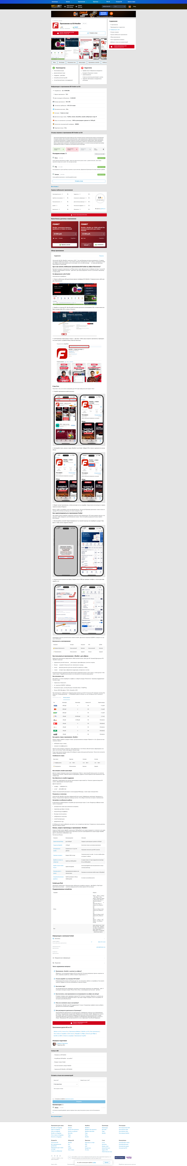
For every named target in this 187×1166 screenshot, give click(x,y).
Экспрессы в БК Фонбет (60, 1054)
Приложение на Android (93, 62)
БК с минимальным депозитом (56, 1145)
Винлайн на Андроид (56, 1127)
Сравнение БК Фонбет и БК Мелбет (63, 1069)
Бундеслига (88, 1148)
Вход (134, 6)
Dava (56, 158)
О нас (103, 1142)
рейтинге (103, 208)
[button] (106, 49)
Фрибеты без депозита (90, 1129)
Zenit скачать (71, 1033)
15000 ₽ (76, 27)
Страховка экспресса (57, 855)
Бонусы (70, 1127)
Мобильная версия (106, 62)
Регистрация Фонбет (124, 1133)
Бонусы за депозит (73, 1131)
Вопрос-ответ (105, 1146)
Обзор (54, 62)
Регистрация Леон (123, 1131)
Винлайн (70, 1133)
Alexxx (56, 1107)
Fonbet (69, 1148)
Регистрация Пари (123, 1129)
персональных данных (69, 1098)
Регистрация (61, 62)
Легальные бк (54, 1142)
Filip (56, 167)
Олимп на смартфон (68, 1035)
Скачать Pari (65, 1031)
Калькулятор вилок (123, 1144)
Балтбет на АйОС (58, 1035)
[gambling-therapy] (128, 1157)
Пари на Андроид (55, 1129)
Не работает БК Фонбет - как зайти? (63, 1058)
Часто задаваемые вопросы (117, 39)
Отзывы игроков (114, 32)
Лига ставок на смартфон (60, 1033)
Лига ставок (71, 1149)
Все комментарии (56, 1116)
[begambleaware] (120, 1157)
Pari (69, 1144)
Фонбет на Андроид (56, 1133)
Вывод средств (82, 62)
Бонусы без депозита (73, 1129)
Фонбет (87, 1136)
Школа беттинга (106, 1148)
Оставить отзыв (79, 181)
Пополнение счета (71, 62)
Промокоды (105, 1127)
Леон (69, 1136)
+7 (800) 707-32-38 (98, 942)
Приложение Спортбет (80, 1035)
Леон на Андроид (55, 1131)
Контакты (104, 1144)
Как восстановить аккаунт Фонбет (62, 1065)
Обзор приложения (115, 37)
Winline (70, 1142)
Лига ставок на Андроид (57, 1135)
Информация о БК (115, 29)
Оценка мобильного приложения (118, 34)
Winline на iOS (57, 1031)
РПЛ (86, 1144)
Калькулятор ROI (123, 1148)
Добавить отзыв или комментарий (119, 42)
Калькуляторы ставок (124, 1142)
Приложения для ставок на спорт (57, 1148)
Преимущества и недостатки (117, 27)
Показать (101, 256)
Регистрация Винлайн (124, 1127)
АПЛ (86, 1146)
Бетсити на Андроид (56, 1136)
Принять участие (66, 244)
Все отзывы (54, 186)
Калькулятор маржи (124, 1146)
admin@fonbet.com (100, 947)
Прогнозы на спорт (89, 1142)
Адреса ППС (105, 1149)
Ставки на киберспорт (56, 1151)
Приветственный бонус (58, 841)
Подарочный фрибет (57, 845)
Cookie (94, 1162)
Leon (69, 1146)
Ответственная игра (107, 1151)
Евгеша (57, 174)
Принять (106, 1162)
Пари (69, 1135)
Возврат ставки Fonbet (59, 1062)
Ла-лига (87, 1149)
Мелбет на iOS (85, 1031)
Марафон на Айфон (80, 1033)
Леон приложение (94, 1031)
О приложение (114, 24)
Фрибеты (87, 1127)
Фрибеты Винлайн (89, 1131)
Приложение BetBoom (74, 1031)
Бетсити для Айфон (91, 1033)
